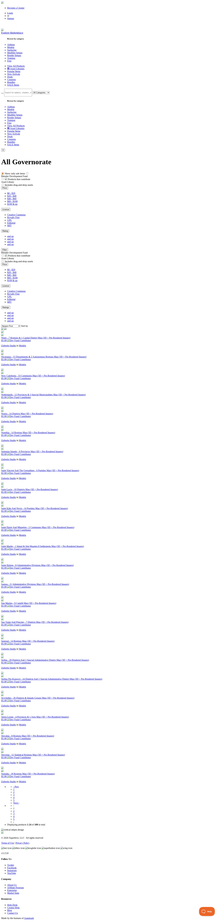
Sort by (24, 326)
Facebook (12, 867)
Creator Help (13, 907)
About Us (12, 885)
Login (10, 13)
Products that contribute (18, 179)
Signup (10, 18)
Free (9, 61)
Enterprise (12, 890)
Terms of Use (7, 843)
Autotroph (29, 918)
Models (22, 345)
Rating (5, 231)
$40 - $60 (11, 198)
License (5, 209)
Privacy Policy (22, 843)
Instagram (12, 870)
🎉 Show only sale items (13, 173)
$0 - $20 (11, 193)
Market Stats (13, 893)
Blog (9, 910)
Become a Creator (15, 8)
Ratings (5, 307)
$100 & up (12, 204)
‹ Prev (16, 786)
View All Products (16, 66)
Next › (16, 803)
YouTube (11, 873)
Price (4, 188)
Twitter (10, 865)
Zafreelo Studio (8, 345)
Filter (4, 250)
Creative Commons (16, 214)
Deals (10, 77)
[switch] (27, 173)
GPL (9, 220)
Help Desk (12, 905)
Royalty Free (13, 217)
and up (10, 236)
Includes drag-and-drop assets (19, 185)
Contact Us (12, 913)
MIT (9, 225)
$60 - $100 (12, 201)
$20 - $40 (11, 196)
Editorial (11, 223)
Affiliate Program (15, 887)
